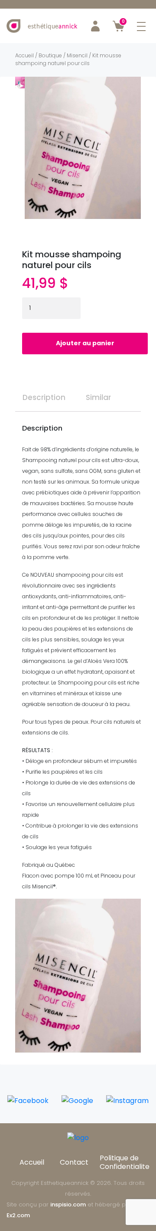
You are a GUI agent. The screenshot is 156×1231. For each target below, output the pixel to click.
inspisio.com (68, 1204)
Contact (74, 1162)
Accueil (24, 55)
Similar (98, 397)
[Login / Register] (95, 25)
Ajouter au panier (85, 343)
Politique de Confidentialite (125, 1162)
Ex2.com (18, 1215)
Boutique (50, 55)
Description (44, 397)
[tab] (44, 394)
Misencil (77, 55)
